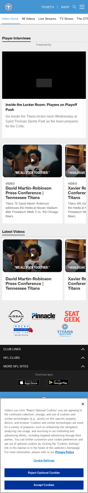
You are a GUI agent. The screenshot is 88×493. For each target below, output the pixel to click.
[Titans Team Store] (65, 331)
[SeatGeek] (72, 317)
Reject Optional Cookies (44, 472)
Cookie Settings (44, 460)
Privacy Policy (28, 452)
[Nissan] (16, 317)
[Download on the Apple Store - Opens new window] (29, 382)
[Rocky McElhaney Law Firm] (23, 331)
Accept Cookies (44, 485)
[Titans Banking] (44, 317)
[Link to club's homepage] (8, 5)
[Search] (74, 7)
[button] (44, 85)
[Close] (83, 404)
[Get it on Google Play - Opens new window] (58, 384)
